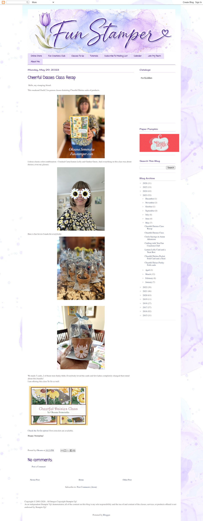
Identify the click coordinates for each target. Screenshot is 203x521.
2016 (145, 311)
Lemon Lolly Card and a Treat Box (155, 251)
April (147, 270)
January (149, 282)
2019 (145, 299)
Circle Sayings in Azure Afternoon (155, 238)
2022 (145, 287)
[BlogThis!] (65, 450)
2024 (145, 191)
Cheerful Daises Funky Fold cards (154, 264)
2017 (145, 307)
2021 (145, 291)
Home (81, 479)
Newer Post (35, 479)
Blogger (106, 514)
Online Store (36, 55)
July (147, 214)
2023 (145, 195)
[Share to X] (68, 450)
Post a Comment (39, 466)
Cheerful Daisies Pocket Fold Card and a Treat (155, 257)
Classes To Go (78, 55)
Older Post (127, 479)
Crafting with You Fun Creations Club (154, 244)
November (150, 202)
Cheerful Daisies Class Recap (154, 227)
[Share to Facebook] (71, 450)
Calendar (138, 55)
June (147, 218)
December (149, 198)
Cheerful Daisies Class (154, 232)
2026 (145, 183)
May (147, 222)
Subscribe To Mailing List (116, 55)
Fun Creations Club (56, 55)
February (149, 278)
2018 (145, 303)
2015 (145, 315)
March (148, 274)
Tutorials (94, 55)
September (150, 210)
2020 (145, 295)
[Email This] (62, 450)
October (149, 206)
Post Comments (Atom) (87, 487)
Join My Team (154, 55)
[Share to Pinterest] (74, 450)
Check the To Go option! (38, 430)
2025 (145, 187)
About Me (35, 61)
